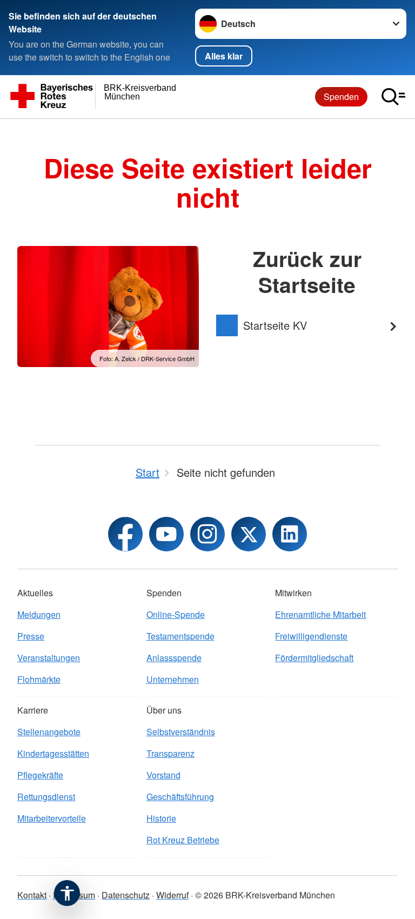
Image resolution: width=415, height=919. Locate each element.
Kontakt (31, 895)
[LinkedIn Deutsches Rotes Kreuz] (289, 534)
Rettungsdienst (46, 796)
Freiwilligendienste (311, 636)
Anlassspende (174, 657)
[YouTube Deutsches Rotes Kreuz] (166, 534)
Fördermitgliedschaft (314, 657)
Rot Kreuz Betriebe (182, 840)
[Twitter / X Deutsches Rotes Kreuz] (248, 534)
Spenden (341, 96)
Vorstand (163, 775)
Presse (30, 636)
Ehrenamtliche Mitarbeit (320, 614)
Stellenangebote (49, 731)
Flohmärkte (39, 679)
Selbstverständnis (180, 731)
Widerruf (172, 895)
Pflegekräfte (40, 775)
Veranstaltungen (48, 657)
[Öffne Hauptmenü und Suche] (393, 97)
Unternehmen (172, 679)
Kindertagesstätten (53, 753)
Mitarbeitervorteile (51, 818)
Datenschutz (126, 895)
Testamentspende (180, 636)
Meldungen (39, 614)
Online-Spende (175, 614)
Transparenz (170, 753)
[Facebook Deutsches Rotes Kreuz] (125, 534)
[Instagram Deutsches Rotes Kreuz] (207, 534)
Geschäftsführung (180, 796)
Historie (161, 818)
